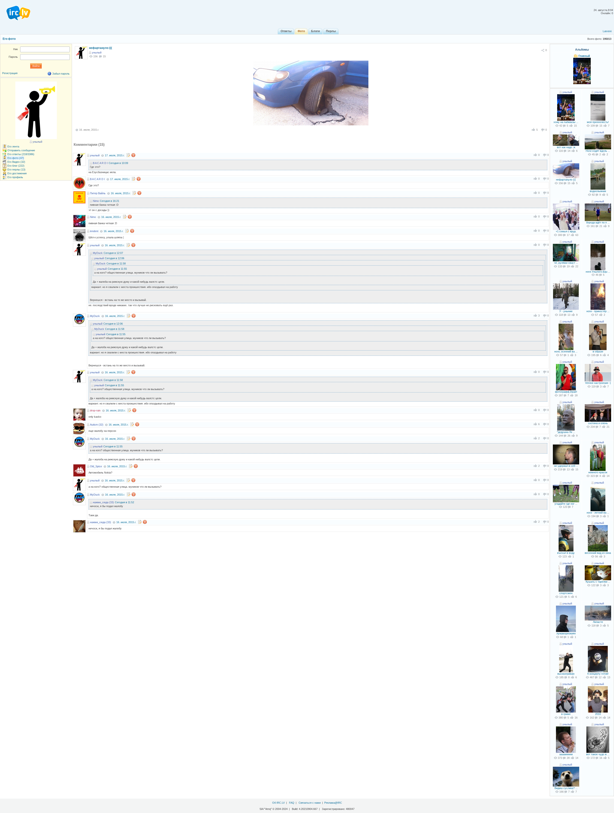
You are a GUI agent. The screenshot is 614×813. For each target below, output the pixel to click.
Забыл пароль (61, 73)
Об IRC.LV (278, 802)
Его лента (13, 146)
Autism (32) (96, 424)
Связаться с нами (310, 802)
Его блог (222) (15, 165)
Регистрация (10, 73)
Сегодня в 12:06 (114, 258)
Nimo (96, 200)
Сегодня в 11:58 (116, 263)
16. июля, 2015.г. (121, 193)
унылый (96, 52)
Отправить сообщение (21, 150)
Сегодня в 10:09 (118, 163)
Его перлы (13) (16, 169)
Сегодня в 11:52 (124, 502)
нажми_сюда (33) (103, 502)
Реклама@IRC (333, 802)
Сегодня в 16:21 (109, 200)
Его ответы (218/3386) (20, 154)
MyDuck (98, 253)
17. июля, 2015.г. (115, 155)
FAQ (291, 802)
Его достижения (17, 173)
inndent (94, 231)
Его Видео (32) (16, 161)
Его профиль (15, 177)
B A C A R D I (100, 163)
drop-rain (95, 410)
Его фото (9, 39)
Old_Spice (96, 466)
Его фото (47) (15, 158)
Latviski (607, 31)
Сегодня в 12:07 (113, 253)
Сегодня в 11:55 (117, 268)
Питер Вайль (98, 193)
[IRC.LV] (15, 11)
